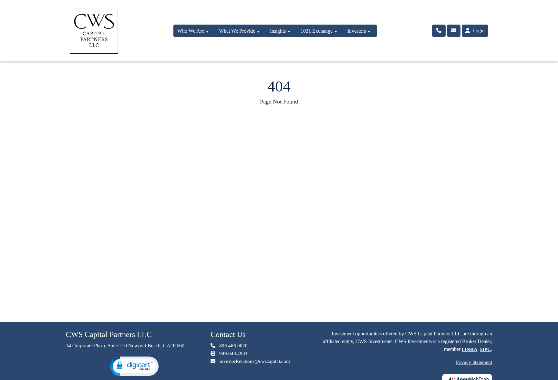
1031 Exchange (317, 31)
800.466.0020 (233, 345)
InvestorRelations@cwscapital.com (254, 361)
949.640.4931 (233, 353)
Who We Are (190, 31)
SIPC (485, 349)
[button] (134, 366)
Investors (356, 31)
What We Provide (237, 31)
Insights (278, 31)
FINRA (469, 349)
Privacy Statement (474, 362)
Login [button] (478, 30)
